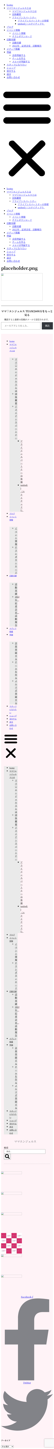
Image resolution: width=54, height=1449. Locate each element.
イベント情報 (13, 30)
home (10, 4)
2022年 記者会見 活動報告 (27, 45)
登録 (9, 52)
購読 (47, 326)
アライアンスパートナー (24, 17)
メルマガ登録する (21, 61)
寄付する (11, 71)
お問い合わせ (13, 77)
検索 (6, 1147)
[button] (27, 133)
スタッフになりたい (17, 64)
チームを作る (18, 58)
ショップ (11, 67)
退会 (9, 74)
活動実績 (11, 39)
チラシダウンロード (22, 36)
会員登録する (18, 55)
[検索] (7, 1157)
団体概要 (16, 14)
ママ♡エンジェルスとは (19, 8)
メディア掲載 (13, 49)
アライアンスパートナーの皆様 (33, 20)
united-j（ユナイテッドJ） (31, 23)
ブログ (10, 26)
